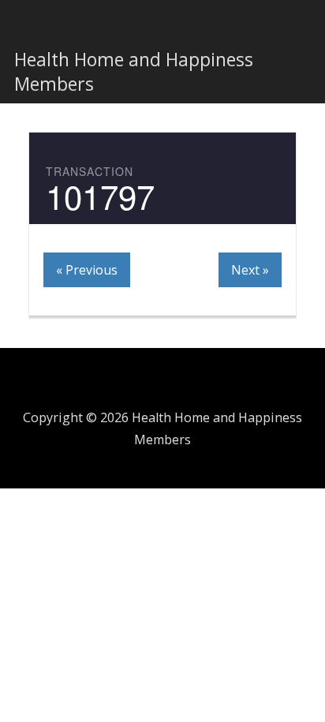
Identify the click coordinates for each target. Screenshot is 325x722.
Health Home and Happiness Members (133, 71)
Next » (250, 270)
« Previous (87, 270)
